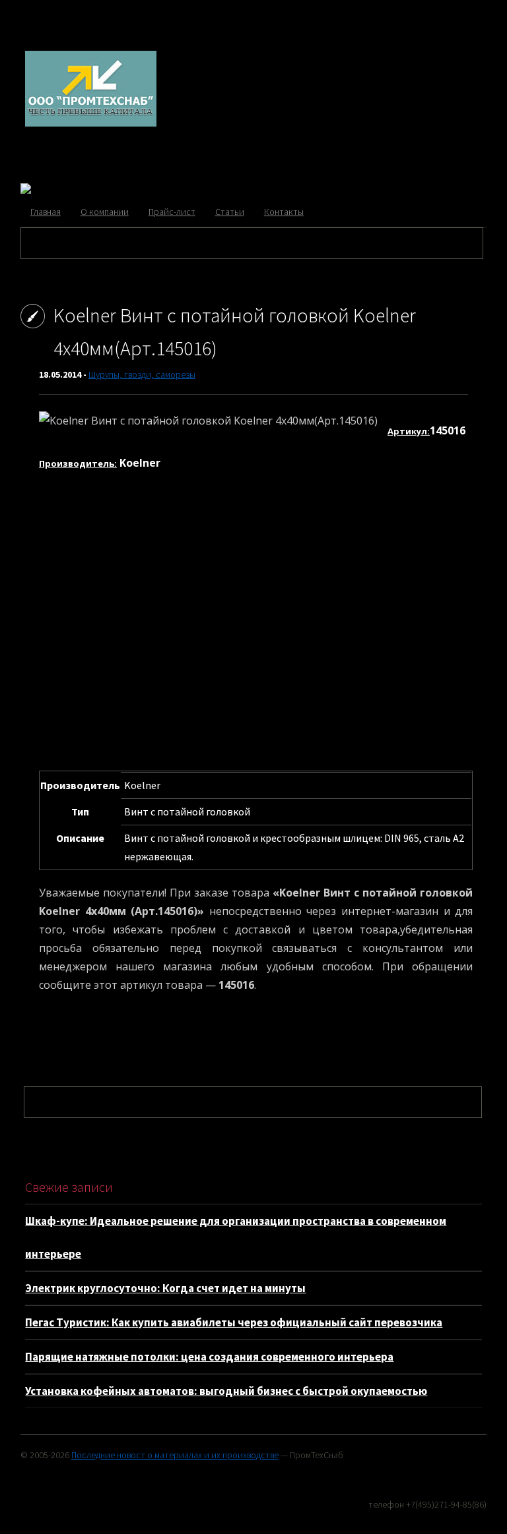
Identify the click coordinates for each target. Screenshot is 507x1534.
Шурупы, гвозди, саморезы (141, 374)
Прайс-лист (172, 212)
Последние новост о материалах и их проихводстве (175, 1455)
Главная (45, 212)
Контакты (284, 212)
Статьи (229, 212)
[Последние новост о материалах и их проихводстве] (90, 124)
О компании (105, 212)
